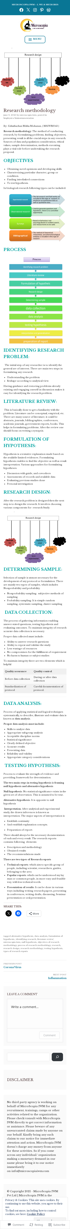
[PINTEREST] (41, 10)
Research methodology (32, 948)
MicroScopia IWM (28, 115)
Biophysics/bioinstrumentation (19, 118)
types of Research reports (16, 951)
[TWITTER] (28, 10)
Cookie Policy (36, 1214)
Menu (37, 39)
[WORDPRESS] (48, 10)
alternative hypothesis (22, 936)
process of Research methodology (34, 945)
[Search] (57, 1057)
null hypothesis (29, 942)
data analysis (40, 936)
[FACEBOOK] (21, 10)
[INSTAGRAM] (35, 10)
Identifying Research (26, 939)
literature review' (45, 939)
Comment (49, 1035)
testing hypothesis (53, 948)
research (56, 945)
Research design (11, 948)
